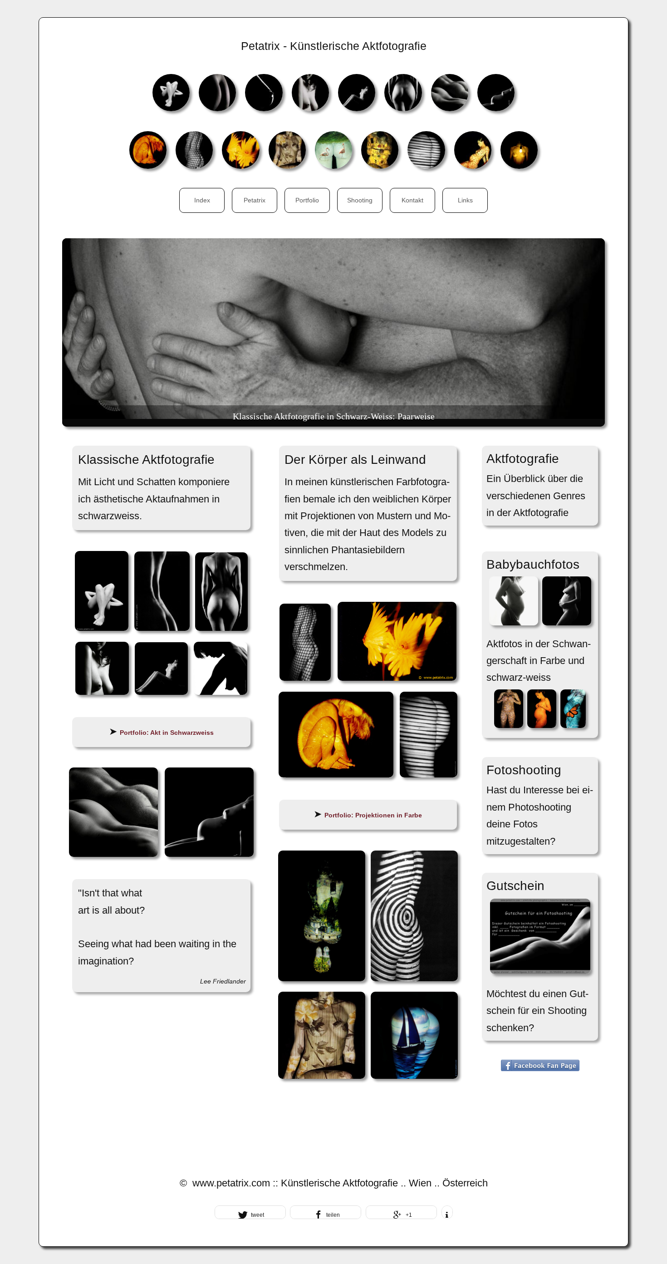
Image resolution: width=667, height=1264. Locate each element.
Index (202, 200)
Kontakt (412, 200)
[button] (250, 1213)
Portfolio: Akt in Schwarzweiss (167, 732)
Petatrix (254, 200)
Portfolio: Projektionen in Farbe (373, 815)
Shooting (360, 200)
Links (465, 200)
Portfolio (307, 200)
